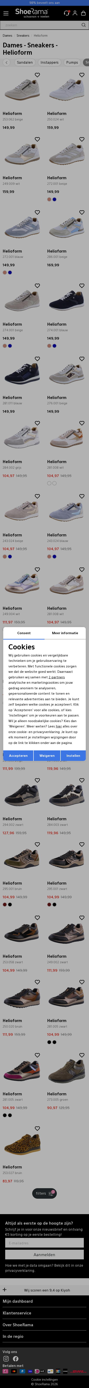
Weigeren (47, 755)
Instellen (73, 755)
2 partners (57, 677)
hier (59, 726)
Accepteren (18, 755)
